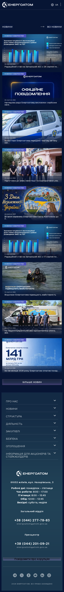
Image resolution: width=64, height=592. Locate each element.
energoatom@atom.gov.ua (32, 524)
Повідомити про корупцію (32, 559)
